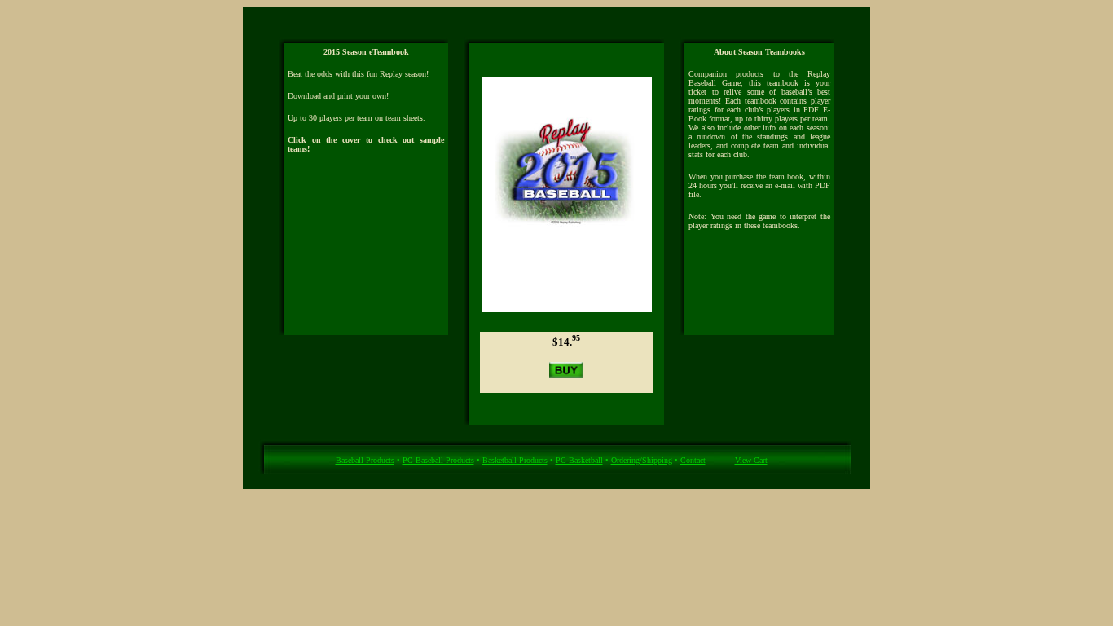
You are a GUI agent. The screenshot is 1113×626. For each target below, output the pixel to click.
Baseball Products (365, 460)
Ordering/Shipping (641, 460)
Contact (693, 460)
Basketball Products (515, 460)
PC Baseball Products (438, 460)
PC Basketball (579, 460)
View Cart (751, 460)
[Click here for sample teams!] (567, 308)
